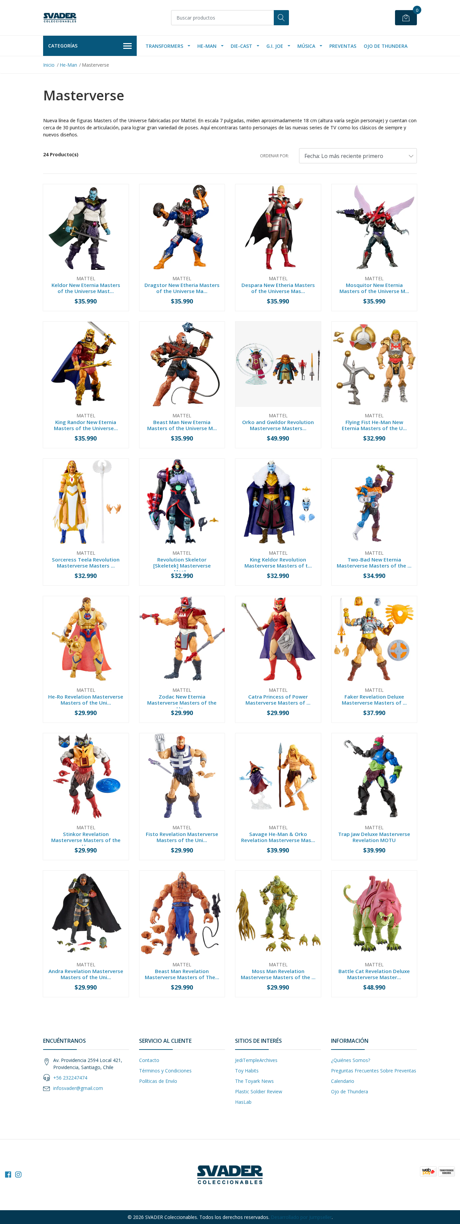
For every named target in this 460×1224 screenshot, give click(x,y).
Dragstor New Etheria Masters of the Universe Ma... (182, 288)
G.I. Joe (274, 46)
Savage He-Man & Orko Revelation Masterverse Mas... (278, 837)
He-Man (207, 46)
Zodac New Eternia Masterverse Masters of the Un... (182, 702)
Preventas (342, 46)
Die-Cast (241, 46)
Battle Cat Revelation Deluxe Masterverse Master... (374, 974)
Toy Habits (247, 1070)
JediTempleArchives (256, 1060)
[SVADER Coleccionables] (60, 17)
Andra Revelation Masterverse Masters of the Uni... (85, 974)
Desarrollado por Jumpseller (301, 1217)
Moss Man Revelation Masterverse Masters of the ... (278, 974)
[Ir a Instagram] (18, 1174)
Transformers (164, 46)
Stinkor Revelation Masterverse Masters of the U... (86, 840)
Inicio (49, 65)
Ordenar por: (274, 156)
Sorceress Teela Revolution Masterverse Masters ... (86, 562)
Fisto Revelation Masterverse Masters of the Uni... (182, 837)
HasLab (243, 1102)
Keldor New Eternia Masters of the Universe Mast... (86, 288)
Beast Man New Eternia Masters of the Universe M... (182, 425)
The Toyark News (254, 1081)
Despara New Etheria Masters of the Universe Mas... (278, 288)
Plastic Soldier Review (258, 1091)
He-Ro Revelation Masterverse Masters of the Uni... (85, 699)
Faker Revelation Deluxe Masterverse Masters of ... (374, 699)
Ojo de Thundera (385, 46)
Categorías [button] (62, 45)
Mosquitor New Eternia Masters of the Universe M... (374, 288)
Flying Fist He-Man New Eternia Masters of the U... (374, 425)
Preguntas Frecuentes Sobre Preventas (373, 1070)
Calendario (342, 1081)
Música (306, 46)
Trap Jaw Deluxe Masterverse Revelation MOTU (374, 837)
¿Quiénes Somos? (350, 1060)
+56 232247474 (70, 1077)
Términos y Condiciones (165, 1070)
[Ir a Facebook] (8, 1174)
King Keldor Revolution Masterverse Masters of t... (278, 562)
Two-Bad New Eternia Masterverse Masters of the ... (374, 562)
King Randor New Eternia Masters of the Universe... (86, 425)
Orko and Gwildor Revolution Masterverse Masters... (278, 425)
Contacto (149, 1060)
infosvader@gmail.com (78, 1088)
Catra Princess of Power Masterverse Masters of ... (277, 699)
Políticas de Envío (158, 1081)
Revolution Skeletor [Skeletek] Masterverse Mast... (182, 565)
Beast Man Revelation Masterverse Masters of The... (182, 974)
